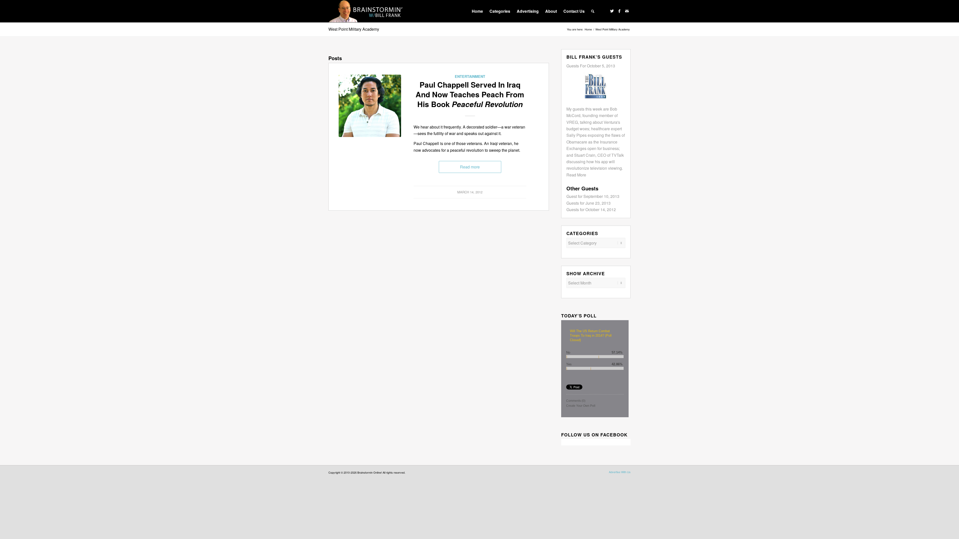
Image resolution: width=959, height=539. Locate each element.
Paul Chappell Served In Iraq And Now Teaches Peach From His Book (470, 94)
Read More (576, 175)
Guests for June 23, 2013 (588, 203)
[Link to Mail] (627, 11)
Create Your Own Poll (580, 405)
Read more (470, 167)
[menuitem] (477, 11)
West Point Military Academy (353, 29)
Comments (575, 401)
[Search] (593, 11)
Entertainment (470, 76)
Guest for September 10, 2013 (592, 196)
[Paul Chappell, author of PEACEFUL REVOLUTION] (370, 106)
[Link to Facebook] (619, 11)
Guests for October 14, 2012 (591, 209)
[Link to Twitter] (612, 11)
